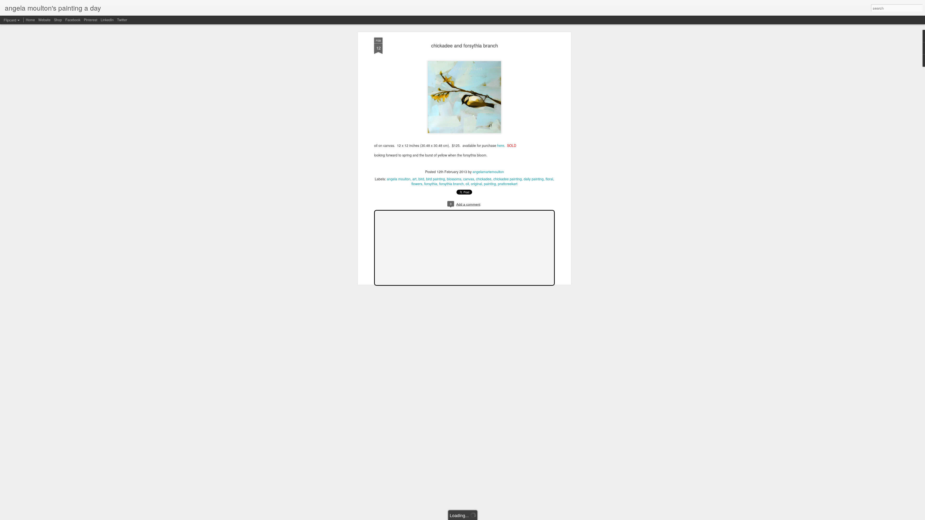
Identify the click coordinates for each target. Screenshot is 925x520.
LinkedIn (107, 19)
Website (44, 19)
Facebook (72, 19)
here (500, 145)
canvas (468, 178)
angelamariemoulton (488, 171)
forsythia (430, 183)
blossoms (454, 178)
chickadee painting (507, 178)
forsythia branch (451, 183)
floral (549, 178)
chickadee (483, 178)
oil (467, 183)
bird (421, 178)
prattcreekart (507, 183)
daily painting (534, 178)
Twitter (122, 19)
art (414, 178)
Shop (58, 19)
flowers (416, 183)
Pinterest (90, 19)
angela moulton (398, 178)
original (476, 183)
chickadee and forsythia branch (464, 45)
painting (490, 183)
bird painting (435, 178)
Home (30, 19)
